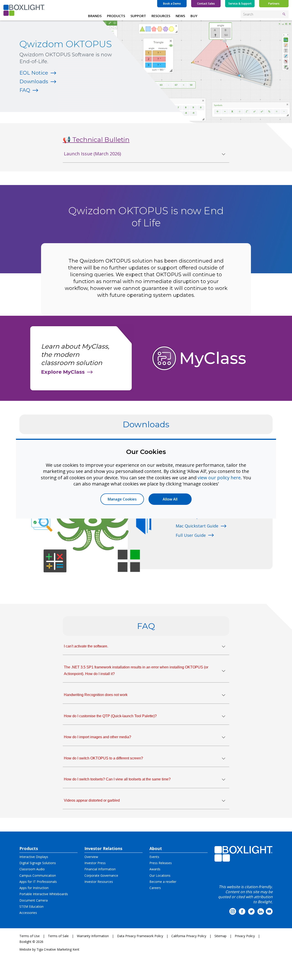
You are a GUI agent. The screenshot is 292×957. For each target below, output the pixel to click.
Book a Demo (172, 3)
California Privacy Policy (188, 936)
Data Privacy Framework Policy (140, 936)
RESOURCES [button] (160, 15)
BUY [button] (193, 15)
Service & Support (240, 3)
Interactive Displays (33, 857)
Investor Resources (98, 881)
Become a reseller (162, 881)
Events (154, 857)
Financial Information (100, 869)
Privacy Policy (245, 936)
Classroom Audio (32, 869)
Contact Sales (206, 3)
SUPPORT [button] (138, 15)
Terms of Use (29, 936)
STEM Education (31, 906)
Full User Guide (191, 535)
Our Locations (159, 875)
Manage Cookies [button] (122, 499)
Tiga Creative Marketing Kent (57, 949)
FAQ (24, 90)
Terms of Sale (58, 936)
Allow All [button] (170, 499)
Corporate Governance (101, 875)
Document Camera (33, 900)
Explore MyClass (63, 372)
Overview (91, 857)
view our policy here (219, 478)
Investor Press (95, 863)
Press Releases (160, 863)
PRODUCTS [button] (116, 15)
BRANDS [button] (95, 15)
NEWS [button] (180, 15)
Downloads (33, 81)
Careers (155, 888)
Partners (273, 3)
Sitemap (220, 936)
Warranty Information (93, 936)
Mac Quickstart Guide (197, 526)
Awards (154, 869)
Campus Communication (37, 875)
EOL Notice (33, 73)
